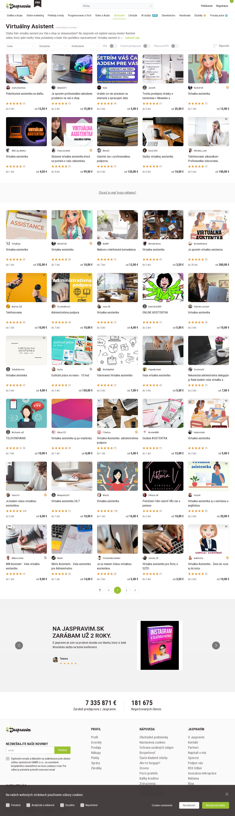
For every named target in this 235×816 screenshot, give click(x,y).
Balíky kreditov (149, 778)
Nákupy (96, 753)
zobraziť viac (132, 38)
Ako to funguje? (150, 763)
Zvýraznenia (148, 783)
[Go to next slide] (216, 645)
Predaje (96, 747)
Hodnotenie (78, 46)
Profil (94, 737)
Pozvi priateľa (149, 773)
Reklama (193, 778)
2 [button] (126, 590)
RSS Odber (195, 768)
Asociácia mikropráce (202, 773)
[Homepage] (18, 6)
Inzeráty (96, 742)
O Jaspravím (196, 737)
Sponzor (193, 758)
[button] (108, 590)
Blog (191, 783)
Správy (95, 763)
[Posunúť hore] (100, 590)
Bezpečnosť (147, 753)
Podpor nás (195, 763)
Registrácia (222, 5)
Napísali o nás (197, 753)
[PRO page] (37, 3)
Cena (9, 46)
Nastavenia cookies (152, 742)
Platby (95, 758)
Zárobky (96, 768)
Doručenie (44, 46)
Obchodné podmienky (154, 737)
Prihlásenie (207, 5)
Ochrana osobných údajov (157, 747)
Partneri (193, 747)
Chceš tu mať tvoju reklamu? (117, 193)
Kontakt (193, 742)
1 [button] (117, 590)
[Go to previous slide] (19, 645)
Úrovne (144, 768)
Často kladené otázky (154, 758)
